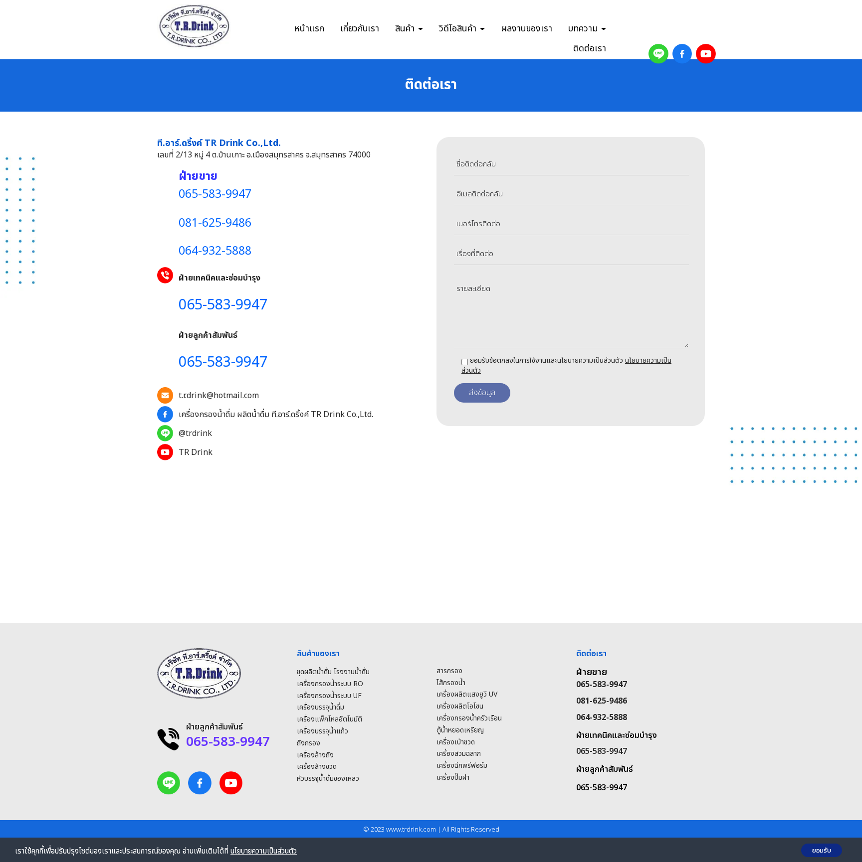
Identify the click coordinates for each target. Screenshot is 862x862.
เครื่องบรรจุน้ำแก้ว (322, 731)
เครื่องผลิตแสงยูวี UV (466, 694)
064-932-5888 (601, 717)
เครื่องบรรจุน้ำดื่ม (320, 707)
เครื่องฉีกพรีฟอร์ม (461, 765)
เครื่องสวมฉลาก (458, 753)
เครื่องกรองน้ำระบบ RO (330, 684)
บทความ (584, 28)
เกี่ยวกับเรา (359, 28)
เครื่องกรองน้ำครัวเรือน (469, 718)
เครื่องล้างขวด (317, 766)
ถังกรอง (308, 743)
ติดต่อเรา (589, 48)
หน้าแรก (309, 28)
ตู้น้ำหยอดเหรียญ (460, 730)
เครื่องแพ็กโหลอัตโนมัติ (329, 719)
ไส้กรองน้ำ (450, 683)
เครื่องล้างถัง (315, 755)
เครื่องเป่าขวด (455, 742)
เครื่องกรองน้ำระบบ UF (329, 696)
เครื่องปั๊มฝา (452, 777)
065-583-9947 (601, 751)
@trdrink (195, 433)
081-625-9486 (601, 701)
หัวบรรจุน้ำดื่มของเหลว (328, 778)
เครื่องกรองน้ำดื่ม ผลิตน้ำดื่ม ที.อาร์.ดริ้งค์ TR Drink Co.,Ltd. (276, 415)
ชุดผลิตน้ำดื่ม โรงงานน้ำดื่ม (333, 672)
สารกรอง (449, 671)
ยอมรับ (821, 850)
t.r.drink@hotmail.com (219, 396)
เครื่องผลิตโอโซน (459, 706)
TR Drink (196, 452)
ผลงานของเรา (526, 28)
